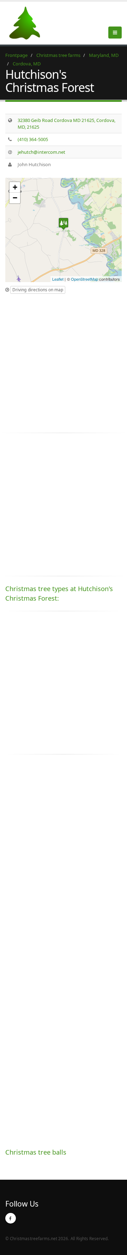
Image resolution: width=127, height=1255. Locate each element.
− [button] (15, 197)
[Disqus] (63, 858)
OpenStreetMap (84, 279)
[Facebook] (10, 1218)
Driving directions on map (37, 290)
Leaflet (58, 279)
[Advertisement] (63, 361)
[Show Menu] (115, 33)
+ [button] (15, 187)
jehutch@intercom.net (41, 152)
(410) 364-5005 (33, 139)
